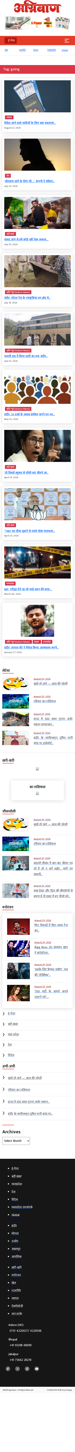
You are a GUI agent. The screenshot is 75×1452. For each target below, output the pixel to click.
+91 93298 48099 (21, 1345)
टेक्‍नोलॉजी (51, 50)
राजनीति (21, 50)
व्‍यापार (35, 50)
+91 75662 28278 (20, 1360)
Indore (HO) (25, 1327)
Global (64, 50)
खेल (6, 50)
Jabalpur (19, 1357)
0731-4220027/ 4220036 (26, 1330)
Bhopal (20, 1342)
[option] (9, 52)
